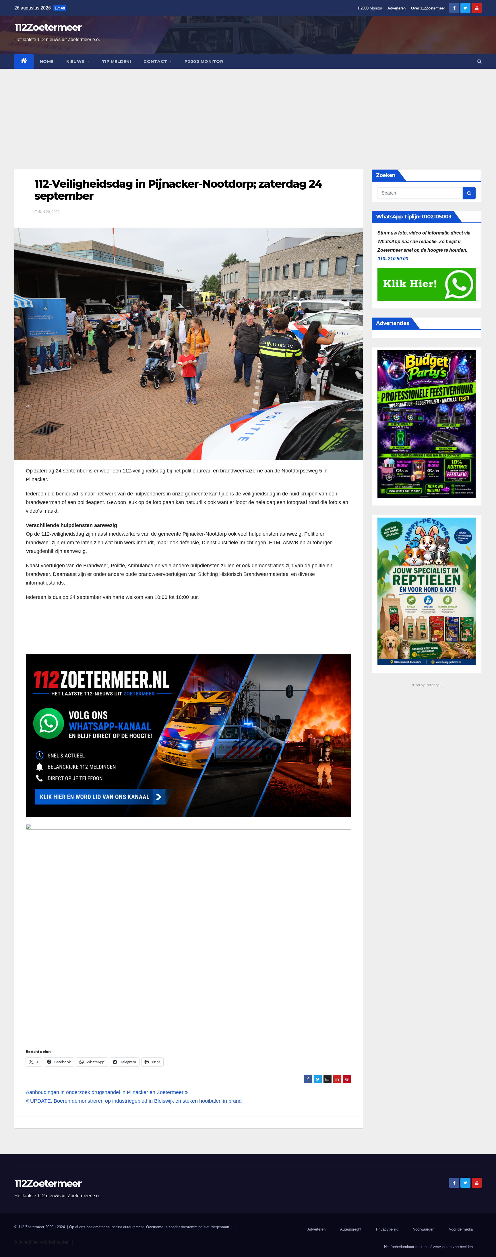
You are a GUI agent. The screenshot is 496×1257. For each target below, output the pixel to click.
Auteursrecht (350, 1229)
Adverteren (397, 8)
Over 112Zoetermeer (428, 8)
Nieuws (76, 61)
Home (47, 61)
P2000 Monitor (370, 8)
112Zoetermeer (47, 27)
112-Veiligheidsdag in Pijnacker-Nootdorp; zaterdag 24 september (178, 190)
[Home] (24, 61)
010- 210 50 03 (392, 258)
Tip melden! (116, 61)
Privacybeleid (387, 1229)
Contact (156, 61)
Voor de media (461, 1229)
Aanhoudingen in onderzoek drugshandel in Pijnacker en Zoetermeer (105, 1092)
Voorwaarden (423, 1229)
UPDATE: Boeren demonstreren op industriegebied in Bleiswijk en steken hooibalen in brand (135, 1101)
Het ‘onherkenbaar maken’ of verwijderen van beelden (428, 1247)
